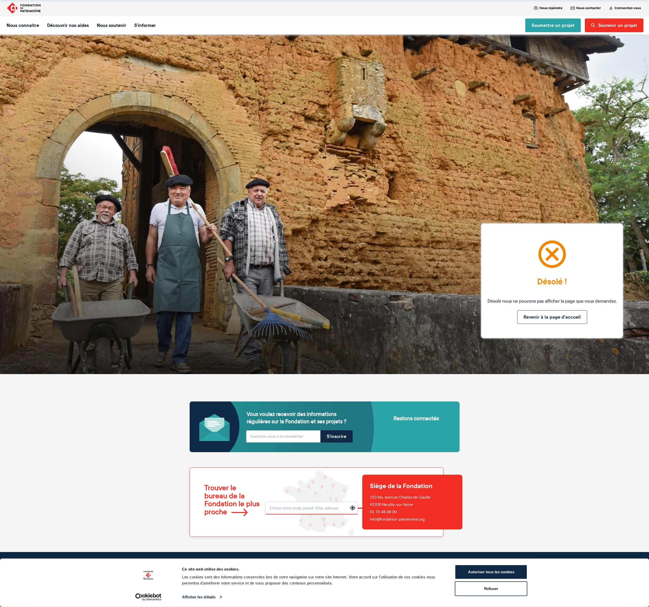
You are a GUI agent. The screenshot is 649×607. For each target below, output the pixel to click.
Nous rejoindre (551, 8)
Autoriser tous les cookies (491, 572)
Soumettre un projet (553, 25)
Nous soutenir (111, 25)
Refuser (491, 588)
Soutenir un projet (617, 25)
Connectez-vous (628, 8)
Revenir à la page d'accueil (552, 317)
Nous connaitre (23, 25)
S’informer (145, 25)
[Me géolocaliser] (352, 508)
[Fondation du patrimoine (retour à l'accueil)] (23, 8)
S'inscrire (336, 436)
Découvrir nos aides (68, 25)
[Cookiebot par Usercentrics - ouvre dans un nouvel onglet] (148, 597)
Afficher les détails (198, 597)
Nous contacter (588, 8)
